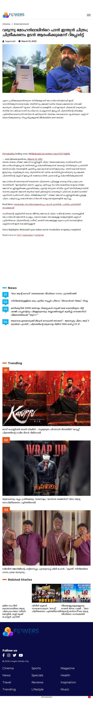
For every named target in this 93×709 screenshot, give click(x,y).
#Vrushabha (8, 154)
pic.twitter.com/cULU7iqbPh (56, 154)
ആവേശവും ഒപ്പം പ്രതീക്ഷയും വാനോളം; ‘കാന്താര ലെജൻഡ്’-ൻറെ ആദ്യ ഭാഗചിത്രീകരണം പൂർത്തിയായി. (41, 501)
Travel (6, 682)
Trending (15, 363)
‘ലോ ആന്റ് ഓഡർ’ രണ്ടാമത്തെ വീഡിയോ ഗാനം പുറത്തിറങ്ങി (43, 293)
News (12, 288)
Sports (36, 668)
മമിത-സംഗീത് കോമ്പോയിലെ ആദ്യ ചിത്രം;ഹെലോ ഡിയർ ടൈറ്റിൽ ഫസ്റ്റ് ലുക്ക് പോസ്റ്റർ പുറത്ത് (14, 611)
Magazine (68, 668)
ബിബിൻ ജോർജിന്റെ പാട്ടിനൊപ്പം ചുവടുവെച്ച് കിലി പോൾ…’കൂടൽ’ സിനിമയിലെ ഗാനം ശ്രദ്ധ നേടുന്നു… (45, 571)
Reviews (37, 682)
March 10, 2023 (35, 159)
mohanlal (39, 235)
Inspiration (68, 682)
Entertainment (21, 24)
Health (65, 675)
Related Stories (20, 579)
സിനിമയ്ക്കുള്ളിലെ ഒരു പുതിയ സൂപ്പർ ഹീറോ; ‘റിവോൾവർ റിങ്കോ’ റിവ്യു (49, 301)
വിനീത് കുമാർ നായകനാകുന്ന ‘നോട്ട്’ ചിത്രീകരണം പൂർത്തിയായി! (46, 608)
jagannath (10, 41)
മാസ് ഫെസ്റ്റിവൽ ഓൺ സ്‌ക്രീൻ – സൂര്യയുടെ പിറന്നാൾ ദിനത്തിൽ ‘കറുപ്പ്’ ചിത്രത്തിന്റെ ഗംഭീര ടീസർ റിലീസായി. (41, 431)
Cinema (6, 24)
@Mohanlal (35, 154)
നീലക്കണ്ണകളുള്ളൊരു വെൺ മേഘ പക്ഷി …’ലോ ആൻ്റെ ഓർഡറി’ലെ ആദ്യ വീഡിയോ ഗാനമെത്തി (75, 610)
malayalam (27, 235)
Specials (37, 675)
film (19, 235)
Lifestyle (37, 689)
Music (65, 689)
